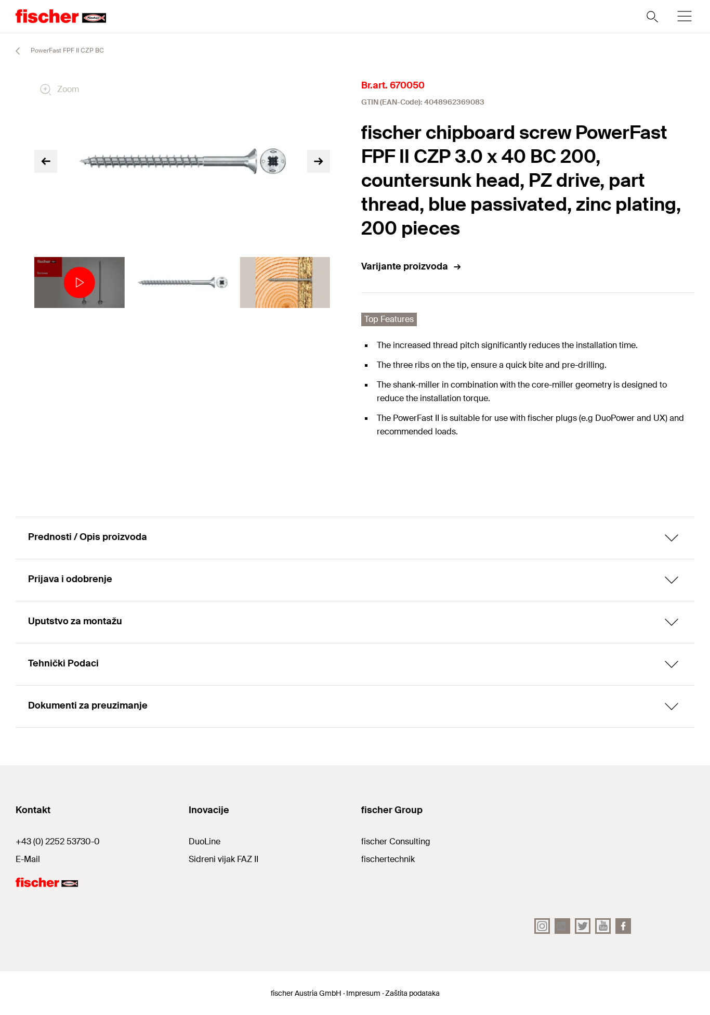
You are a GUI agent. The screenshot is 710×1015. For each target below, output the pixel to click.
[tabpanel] (79, 282)
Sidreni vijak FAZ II (223, 859)
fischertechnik (388, 859)
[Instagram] (542, 926)
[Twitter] (582, 926)
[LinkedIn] (562, 926)
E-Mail (28, 859)
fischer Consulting (395, 841)
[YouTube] (603, 926)
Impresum (363, 993)
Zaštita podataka (412, 993)
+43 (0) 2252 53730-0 (58, 841)
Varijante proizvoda (404, 266)
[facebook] (623, 926)
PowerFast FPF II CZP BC (66, 50)
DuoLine (204, 841)
